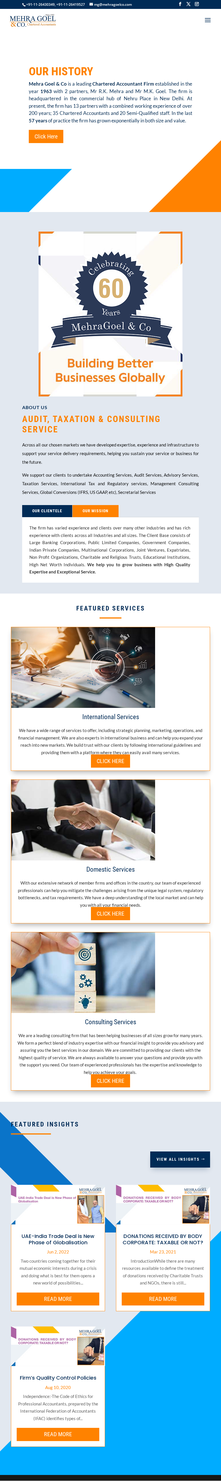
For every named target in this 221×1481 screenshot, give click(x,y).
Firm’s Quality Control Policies (58, 1377)
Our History (61, 71)
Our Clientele (47, 511)
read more (58, 1298)
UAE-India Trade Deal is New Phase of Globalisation (58, 1239)
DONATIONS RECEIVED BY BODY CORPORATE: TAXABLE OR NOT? (163, 1239)
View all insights (178, 1159)
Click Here (46, 136)
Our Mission (95, 511)
